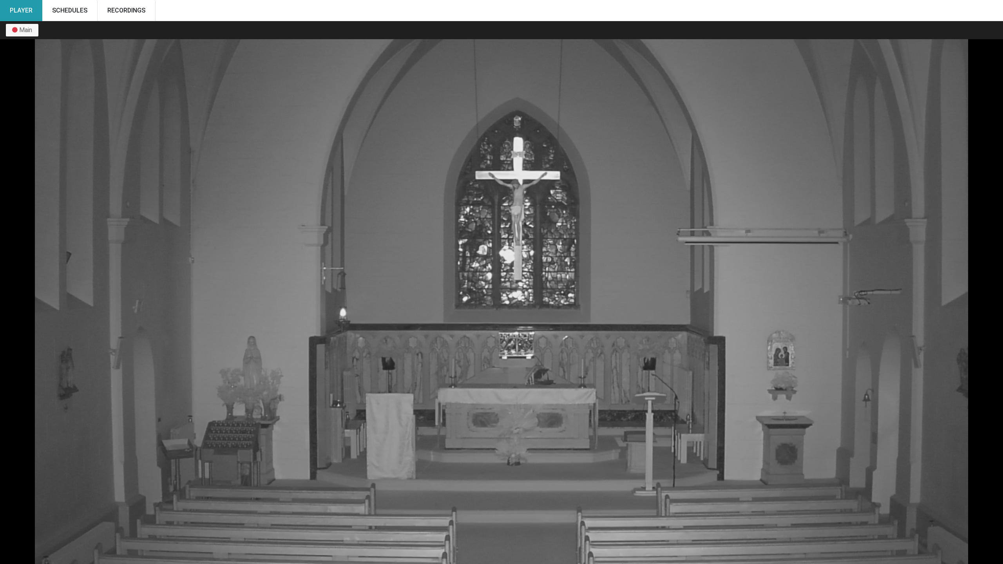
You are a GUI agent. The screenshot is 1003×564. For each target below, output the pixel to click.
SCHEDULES (69, 10)
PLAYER (21, 10)
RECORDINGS (126, 10)
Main (25, 30)
